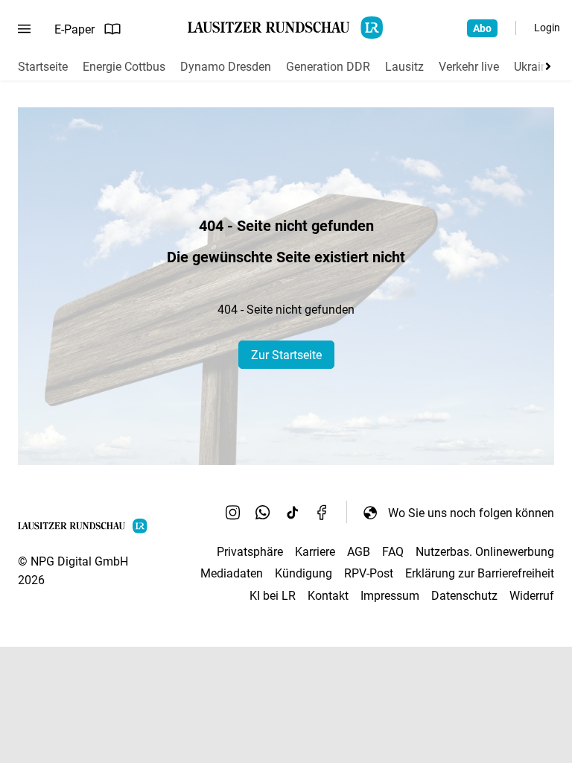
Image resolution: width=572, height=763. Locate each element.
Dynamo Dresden (225, 67)
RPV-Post (368, 573)
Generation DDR (328, 67)
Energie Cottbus (124, 67)
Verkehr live (469, 67)
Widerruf (531, 596)
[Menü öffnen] (24, 29)
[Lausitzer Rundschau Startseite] (286, 27)
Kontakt (328, 596)
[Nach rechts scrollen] (545, 66)
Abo (482, 28)
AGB (358, 552)
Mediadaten (231, 573)
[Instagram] (233, 513)
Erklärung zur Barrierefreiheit (479, 573)
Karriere (315, 552)
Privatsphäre (250, 552)
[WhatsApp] (263, 513)
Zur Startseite (286, 355)
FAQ (393, 552)
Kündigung (303, 573)
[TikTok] (293, 513)
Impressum (389, 596)
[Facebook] (322, 513)
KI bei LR (273, 596)
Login (547, 28)
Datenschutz (464, 596)
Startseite (43, 67)
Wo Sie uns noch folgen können (471, 513)
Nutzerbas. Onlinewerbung (485, 552)
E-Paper (74, 29)
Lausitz (404, 67)
